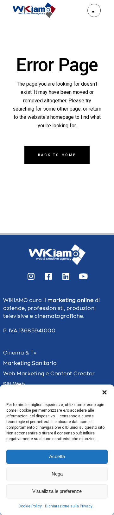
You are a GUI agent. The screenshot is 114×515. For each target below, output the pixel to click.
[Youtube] (83, 276)
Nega (57, 473)
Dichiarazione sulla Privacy (68, 506)
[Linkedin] (66, 276)
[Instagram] (31, 276)
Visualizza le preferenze (57, 491)
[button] (104, 392)
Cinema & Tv (20, 352)
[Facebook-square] (48, 276)
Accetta (57, 456)
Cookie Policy (30, 506)
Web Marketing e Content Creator (49, 373)
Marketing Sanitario (30, 363)
